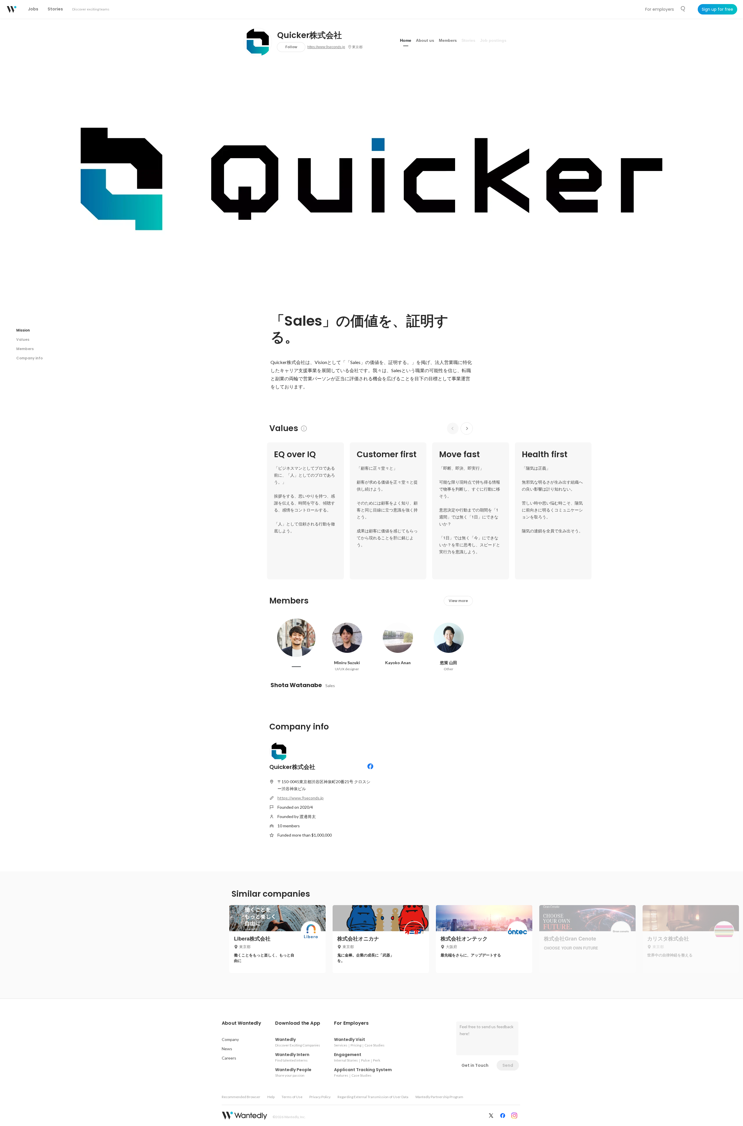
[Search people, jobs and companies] (683, 9)
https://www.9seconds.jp (326, 47)
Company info (29, 358)
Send (507, 1065)
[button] (241, 1023)
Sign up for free (717, 9)
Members (448, 40)
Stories (468, 40)
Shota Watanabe (296, 685)
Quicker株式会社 (309, 35)
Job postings (493, 40)
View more (458, 600)
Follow (291, 46)
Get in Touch (474, 1065)
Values (22, 339)
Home (405, 40)
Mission (23, 330)
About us (425, 40)
